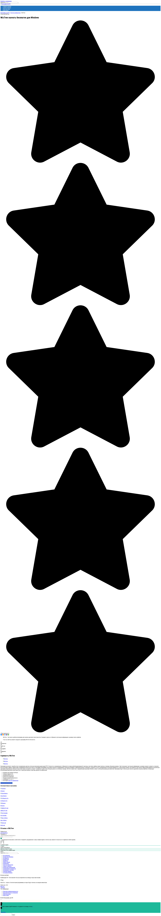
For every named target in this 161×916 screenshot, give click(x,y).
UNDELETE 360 (4, 810)
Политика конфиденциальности (10, 891)
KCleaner (3, 805)
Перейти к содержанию (6, 1)
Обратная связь (6, 9)
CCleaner (3, 791)
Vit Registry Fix (4, 800)
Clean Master (4, 796)
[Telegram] (5, 734)
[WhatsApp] (8, 734)
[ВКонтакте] (1, 734)
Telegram (3, 887)
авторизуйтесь (4, 832)
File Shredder (4, 815)
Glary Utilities (4, 820)
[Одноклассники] (3, 734)
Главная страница (7, 6)
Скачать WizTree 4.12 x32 (6, 783)
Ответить (3, 912)
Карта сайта (5, 10)
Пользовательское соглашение (10, 892)
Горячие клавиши (7, 7)
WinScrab (3, 825)
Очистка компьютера (13, 780)
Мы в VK (2, 886)
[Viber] (6, 734)
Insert (13, 914)
